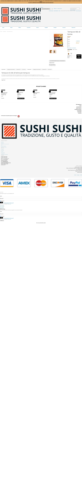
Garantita (79, 113)
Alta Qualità (79, 111)
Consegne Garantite (78, 109)
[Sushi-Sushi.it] (21, 15)
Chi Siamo (2, 149)
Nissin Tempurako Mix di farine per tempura (52, 93)
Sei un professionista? (46, 8)
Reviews (18, 69)
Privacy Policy (3, 152)
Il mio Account (51, 10)
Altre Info (23, 69)
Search (42, 7)
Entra (59, 10)
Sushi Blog (2, 150)
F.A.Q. (1, 145)
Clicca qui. (9, 203)
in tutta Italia (79, 110)
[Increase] (71, 57)
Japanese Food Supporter (4, 154)
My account (2, 205)
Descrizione (3, 69)
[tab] (3, 69)
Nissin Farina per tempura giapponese (20, 93)
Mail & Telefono (78, 108)
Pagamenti (2, 143)
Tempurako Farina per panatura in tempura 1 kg (4, 93)
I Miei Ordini (2, 207)
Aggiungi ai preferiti (51, 62)
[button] (50, 40)
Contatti (2, 151)
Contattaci (2, 208)
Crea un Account (78, 10)
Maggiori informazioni (11, 69)
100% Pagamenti (78, 104)
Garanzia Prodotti (3, 146)
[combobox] (75, 8)
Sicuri (80, 105)
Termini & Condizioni (4, 147)
